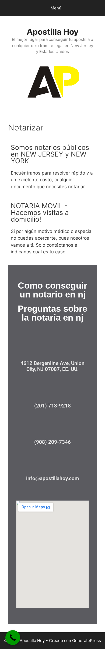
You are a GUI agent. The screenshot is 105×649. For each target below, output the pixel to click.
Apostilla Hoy (53, 32)
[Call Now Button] (12, 637)
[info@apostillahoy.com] (52, 463)
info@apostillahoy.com (52, 478)
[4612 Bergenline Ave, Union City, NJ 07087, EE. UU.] (52, 347)
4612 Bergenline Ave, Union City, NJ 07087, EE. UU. (52, 366)
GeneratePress (86, 640)
